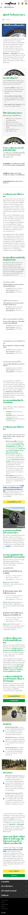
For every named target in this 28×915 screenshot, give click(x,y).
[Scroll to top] (24, 912)
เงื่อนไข (3, 902)
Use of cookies (4, 900)
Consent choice (4, 908)
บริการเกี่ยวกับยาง (7, 886)
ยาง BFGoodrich (14, 700)
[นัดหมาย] (22, 3)
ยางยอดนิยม (5, 881)
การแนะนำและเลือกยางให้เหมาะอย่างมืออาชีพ (13, 849)
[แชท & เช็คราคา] (26, 3)
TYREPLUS (4, 895)
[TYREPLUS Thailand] (10, 3)
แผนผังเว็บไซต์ (4, 904)
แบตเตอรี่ (7, 546)
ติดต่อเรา (3, 906)
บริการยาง (14, 875)
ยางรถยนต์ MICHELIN (14, 696)
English (25, 0)
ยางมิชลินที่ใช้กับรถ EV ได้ (14, 502)
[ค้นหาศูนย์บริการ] (19, 3)
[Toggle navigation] (2, 4)
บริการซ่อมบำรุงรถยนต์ (8, 891)
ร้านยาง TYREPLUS (14, 871)
